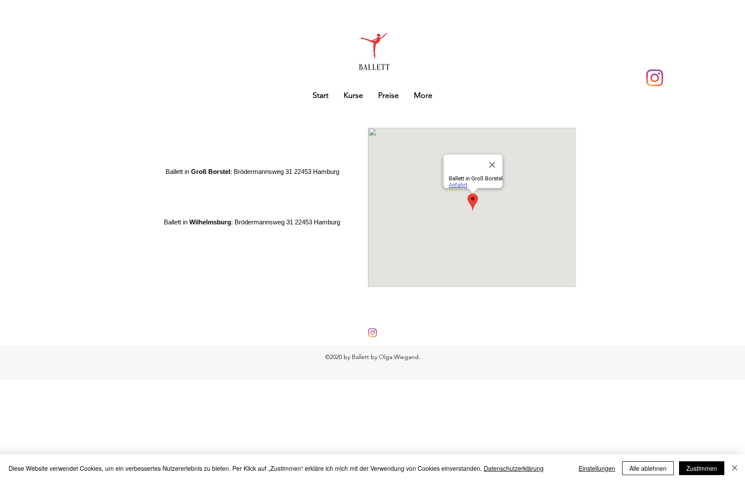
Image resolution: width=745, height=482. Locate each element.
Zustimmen (701, 468)
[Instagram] (654, 77)
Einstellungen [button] (597, 468)
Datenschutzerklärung (514, 468)
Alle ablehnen (648, 468)
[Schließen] (734, 468)
